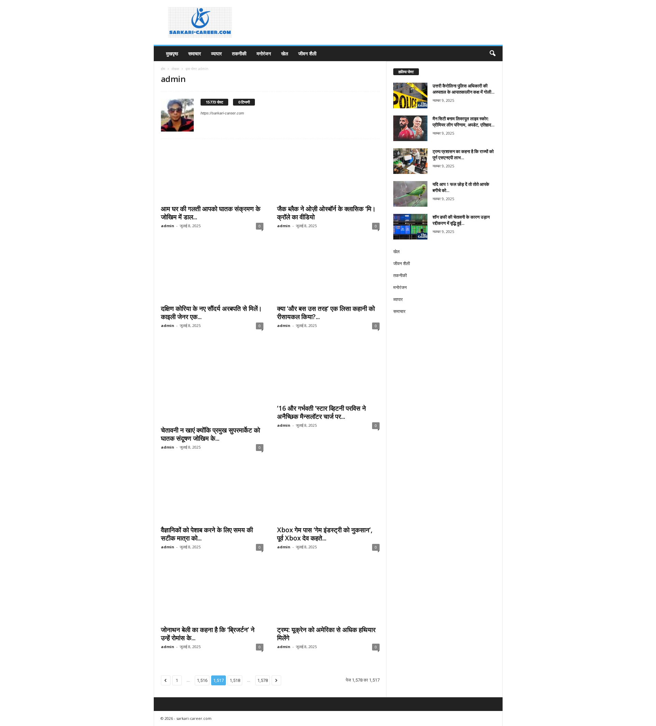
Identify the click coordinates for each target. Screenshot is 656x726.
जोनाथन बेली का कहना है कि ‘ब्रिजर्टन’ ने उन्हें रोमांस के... (208, 633)
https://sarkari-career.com (222, 113)
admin (167, 225)
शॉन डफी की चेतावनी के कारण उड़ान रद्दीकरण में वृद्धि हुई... (461, 220)
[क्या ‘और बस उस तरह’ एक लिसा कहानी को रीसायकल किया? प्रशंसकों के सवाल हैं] (328, 273)
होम (163, 68)
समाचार (194, 53)
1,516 (202, 680)
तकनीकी (239, 53)
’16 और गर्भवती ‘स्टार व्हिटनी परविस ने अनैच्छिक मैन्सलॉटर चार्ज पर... (321, 412)
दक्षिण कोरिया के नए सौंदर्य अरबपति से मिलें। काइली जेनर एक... (211, 312)
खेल (284, 53)
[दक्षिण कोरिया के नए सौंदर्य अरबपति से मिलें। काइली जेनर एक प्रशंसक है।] (212, 273)
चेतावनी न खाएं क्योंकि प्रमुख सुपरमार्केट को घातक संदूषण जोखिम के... (210, 434)
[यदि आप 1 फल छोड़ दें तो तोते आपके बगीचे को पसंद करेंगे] (410, 194)
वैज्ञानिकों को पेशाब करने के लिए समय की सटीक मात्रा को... (207, 534)
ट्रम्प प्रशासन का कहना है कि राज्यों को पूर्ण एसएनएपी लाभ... (463, 154)
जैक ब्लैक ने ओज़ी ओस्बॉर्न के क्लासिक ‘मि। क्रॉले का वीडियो (326, 212)
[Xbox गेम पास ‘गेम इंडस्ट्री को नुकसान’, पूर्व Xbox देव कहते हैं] (328, 494)
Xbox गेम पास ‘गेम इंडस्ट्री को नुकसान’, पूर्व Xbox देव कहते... (324, 534)
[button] (492, 53)
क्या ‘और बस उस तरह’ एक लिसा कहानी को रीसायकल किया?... (326, 312)
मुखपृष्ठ (172, 53)
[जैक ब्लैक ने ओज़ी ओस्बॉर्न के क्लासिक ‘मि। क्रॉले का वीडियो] (328, 173)
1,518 (235, 680)
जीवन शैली (307, 53)
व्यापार (216, 53)
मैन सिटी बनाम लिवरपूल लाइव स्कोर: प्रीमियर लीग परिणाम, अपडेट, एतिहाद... (463, 121)
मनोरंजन (264, 53)
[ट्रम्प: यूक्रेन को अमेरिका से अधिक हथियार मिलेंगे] (328, 594)
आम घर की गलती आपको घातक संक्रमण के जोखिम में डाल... (210, 212)
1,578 (262, 680)
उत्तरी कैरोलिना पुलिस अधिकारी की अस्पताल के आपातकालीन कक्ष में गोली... (463, 89)
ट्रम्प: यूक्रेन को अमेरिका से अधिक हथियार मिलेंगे (326, 633)
